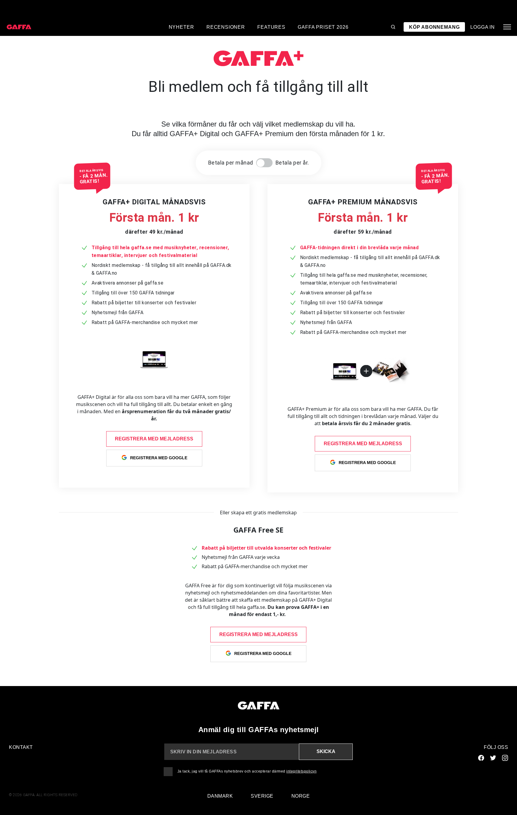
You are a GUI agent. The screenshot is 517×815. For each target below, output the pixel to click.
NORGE (300, 796)
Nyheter (181, 27)
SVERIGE (262, 796)
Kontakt (21, 747)
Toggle (264, 162)
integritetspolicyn (301, 771)
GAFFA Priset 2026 (323, 27)
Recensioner (225, 27)
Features (271, 27)
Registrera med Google (158, 457)
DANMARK (220, 796)
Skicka (326, 751)
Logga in (482, 27)
